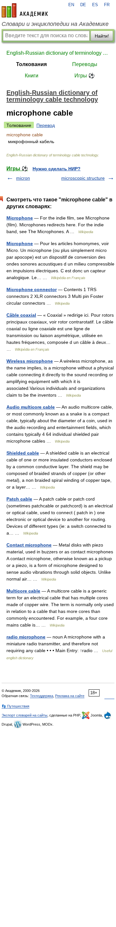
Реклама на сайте (69, 696)
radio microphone (25, 636)
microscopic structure (83, 178)
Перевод (45, 125)
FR (107, 5)
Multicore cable (23, 591)
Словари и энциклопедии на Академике (55, 24)
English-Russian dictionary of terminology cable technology (58, 53)
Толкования (31, 64)
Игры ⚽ (84, 75)
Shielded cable (22, 453)
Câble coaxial (21, 315)
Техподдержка (41, 696)
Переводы (84, 64)
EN (71, 5)
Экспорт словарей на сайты (24, 715)
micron (23, 178)
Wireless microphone (29, 361)
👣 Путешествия (15, 706)
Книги (31, 75)
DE (83, 5)
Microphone (19, 217)
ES (95, 5)
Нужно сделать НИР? (57, 168)
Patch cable (19, 499)
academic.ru (25, 10)
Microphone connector (31, 289)
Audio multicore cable (30, 407)
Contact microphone (29, 545)
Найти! (102, 36)
